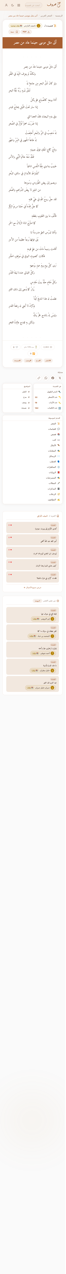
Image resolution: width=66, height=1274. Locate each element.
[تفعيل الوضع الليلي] (12, 5)
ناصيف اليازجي (42, 516)
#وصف (28, 360)
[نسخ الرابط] (39, 378)
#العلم (48, 360)
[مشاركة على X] (60, 378)
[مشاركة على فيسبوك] (53, 378)
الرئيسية (59, 15)
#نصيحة (17, 360)
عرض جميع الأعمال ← (32, 587)
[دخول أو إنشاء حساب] (6, 5)
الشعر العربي (46, 15)
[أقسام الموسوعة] (18, 5)
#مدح (38, 360)
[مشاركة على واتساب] (46, 378)
